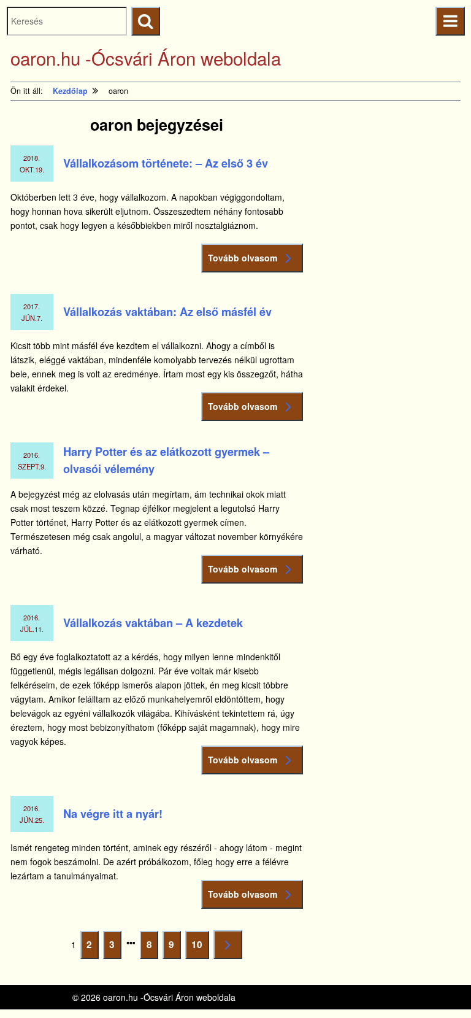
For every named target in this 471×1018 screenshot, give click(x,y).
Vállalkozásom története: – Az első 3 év (165, 163)
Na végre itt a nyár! (113, 814)
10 (199, 947)
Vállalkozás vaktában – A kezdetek (153, 623)
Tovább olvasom (242, 258)
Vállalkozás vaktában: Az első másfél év (167, 312)
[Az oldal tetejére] (439, 986)
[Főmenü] (449, 21)
